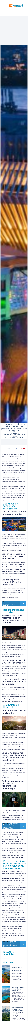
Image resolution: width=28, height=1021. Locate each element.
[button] (24, 442)
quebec (15, 436)
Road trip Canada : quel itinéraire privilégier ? (18, 989)
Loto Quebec (12, 500)
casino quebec (21, 434)
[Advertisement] (14, 30)
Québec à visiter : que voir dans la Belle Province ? (17, 968)
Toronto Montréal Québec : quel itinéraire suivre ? (17, 1009)
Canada (21, 437)
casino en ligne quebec (10, 434)
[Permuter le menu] (3, 6)
